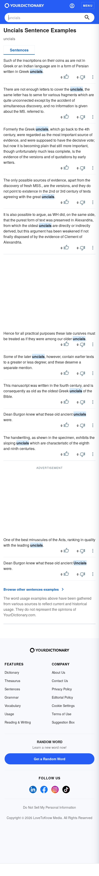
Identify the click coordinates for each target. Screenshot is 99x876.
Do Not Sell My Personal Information (49, 807)
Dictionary (12, 672)
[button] (72, 5)
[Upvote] (66, 77)
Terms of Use (61, 714)
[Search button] (87, 17)
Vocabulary (13, 705)
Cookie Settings (63, 705)
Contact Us (60, 680)
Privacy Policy (62, 689)
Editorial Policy (62, 697)
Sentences (19, 50)
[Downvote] (82, 77)
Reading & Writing (18, 722)
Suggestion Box (63, 722)
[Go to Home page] (24, 5)
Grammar (12, 697)
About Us (58, 672)
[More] (93, 77)
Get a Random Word (49, 759)
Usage (9, 714)
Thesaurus (12, 680)
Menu (88, 5)
